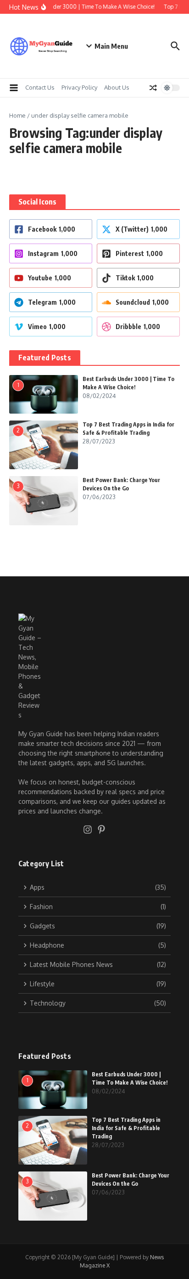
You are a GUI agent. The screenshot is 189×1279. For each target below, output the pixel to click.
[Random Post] (153, 87)
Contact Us (40, 87)
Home (17, 115)
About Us (116, 87)
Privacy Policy (79, 87)
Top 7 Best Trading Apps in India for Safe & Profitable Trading (126, 1128)
